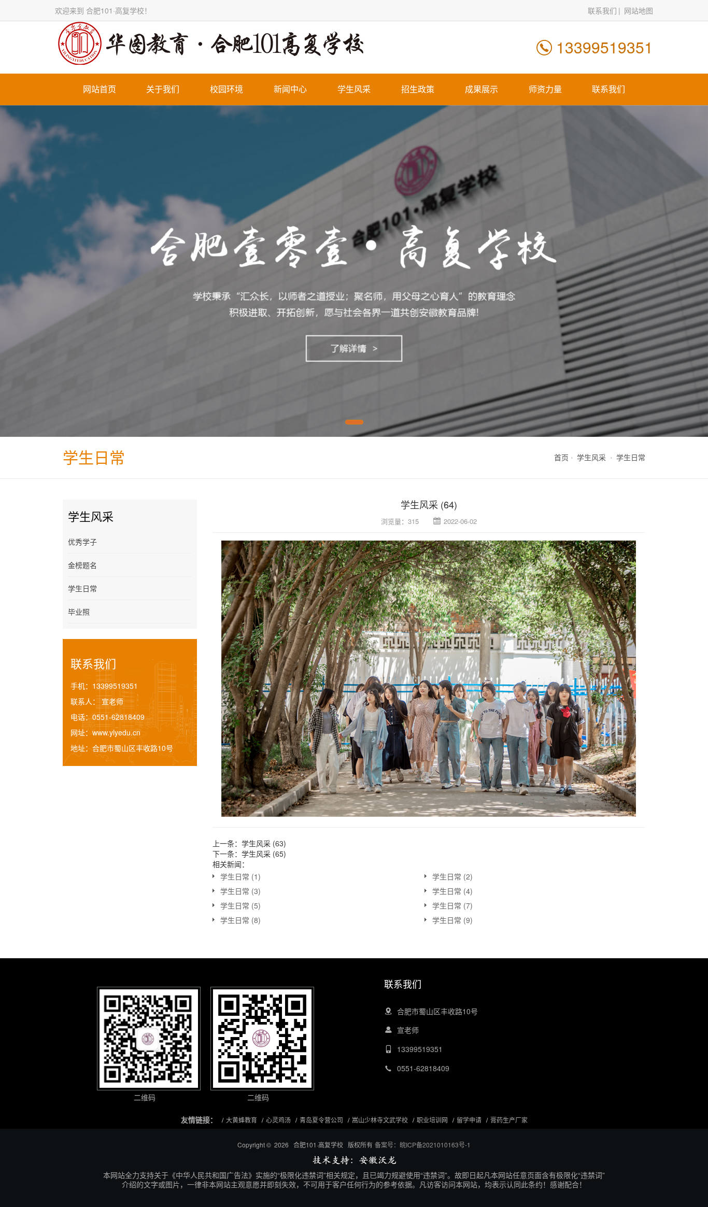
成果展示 (481, 89)
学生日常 (630, 457)
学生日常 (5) (240, 905)
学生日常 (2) (452, 876)
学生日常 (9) (452, 920)
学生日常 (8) (240, 920)
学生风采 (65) (264, 853)
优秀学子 (82, 541)
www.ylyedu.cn (116, 732)
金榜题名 (82, 565)
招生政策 (417, 89)
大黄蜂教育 (241, 1119)
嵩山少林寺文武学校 (380, 1119)
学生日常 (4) (452, 891)
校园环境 (226, 89)
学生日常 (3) (240, 891)
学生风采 (354, 89)
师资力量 (545, 89)
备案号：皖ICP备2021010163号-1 (423, 1144)
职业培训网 (432, 1119)
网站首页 (99, 89)
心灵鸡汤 (278, 1119)
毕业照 (79, 611)
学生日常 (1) (240, 876)
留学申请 (469, 1119)
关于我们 (162, 89)
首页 (561, 457)
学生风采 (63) (264, 843)
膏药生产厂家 (509, 1119)
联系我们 (602, 10)
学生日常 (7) (452, 905)
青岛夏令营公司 (321, 1119)
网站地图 (638, 10)
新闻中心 (290, 89)
